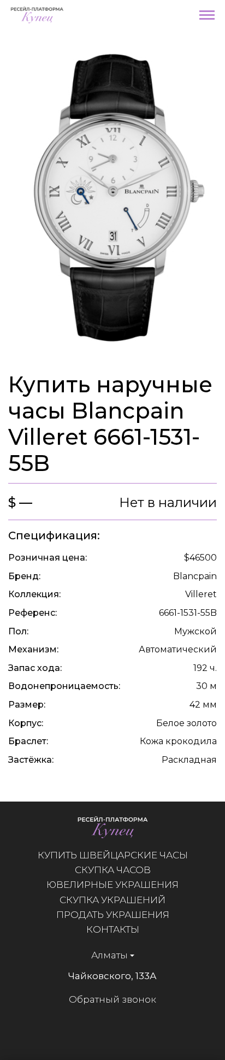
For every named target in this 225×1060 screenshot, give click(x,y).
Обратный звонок (112, 999)
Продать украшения (112, 914)
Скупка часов (113, 869)
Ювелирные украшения (112, 884)
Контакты (112, 929)
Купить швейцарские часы (113, 855)
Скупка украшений (112, 899)
